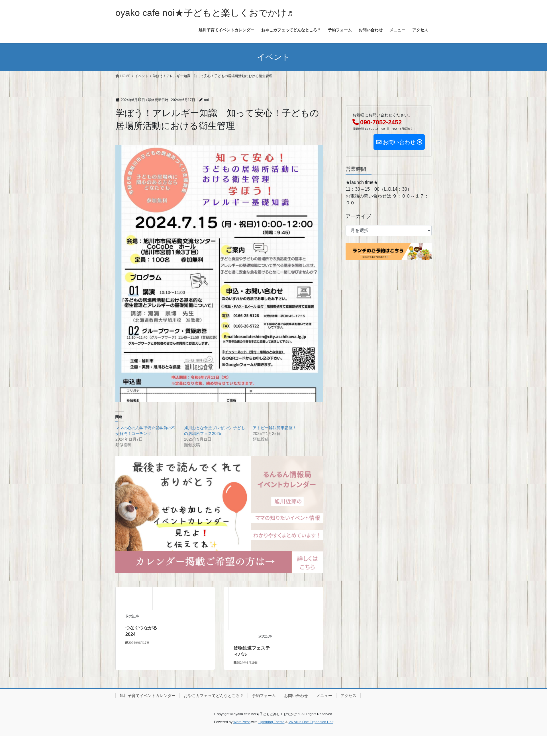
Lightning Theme (271, 722)
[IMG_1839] (219, 514)
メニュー (324, 695)
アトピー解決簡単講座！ (275, 427)
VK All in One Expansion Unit (311, 722)
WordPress (241, 722)
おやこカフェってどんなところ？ (214, 695)
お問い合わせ (296, 695)
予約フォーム (264, 695)
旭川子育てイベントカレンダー (147, 695)
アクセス (348, 695)
